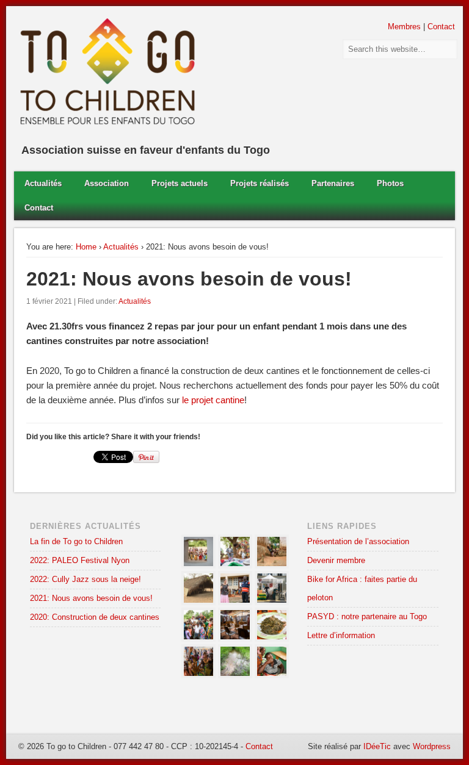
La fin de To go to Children (76, 541)
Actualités (43, 183)
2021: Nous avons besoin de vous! (91, 598)
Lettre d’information (341, 635)
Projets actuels (179, 183)
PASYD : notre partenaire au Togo (367, 616)
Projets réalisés (259, 183)
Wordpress (432, 746)
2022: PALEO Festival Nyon (79, 560)
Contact (441, 26)
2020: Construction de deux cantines (94, 617)
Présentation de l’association (358, 541)
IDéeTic (377, 746)
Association (106, 183)
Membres (404, 26)
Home (86, 246)
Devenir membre (336, 560)
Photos (390, 183)
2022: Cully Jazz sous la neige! (85, 579)
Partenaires (332, 183)
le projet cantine (213, 400)
